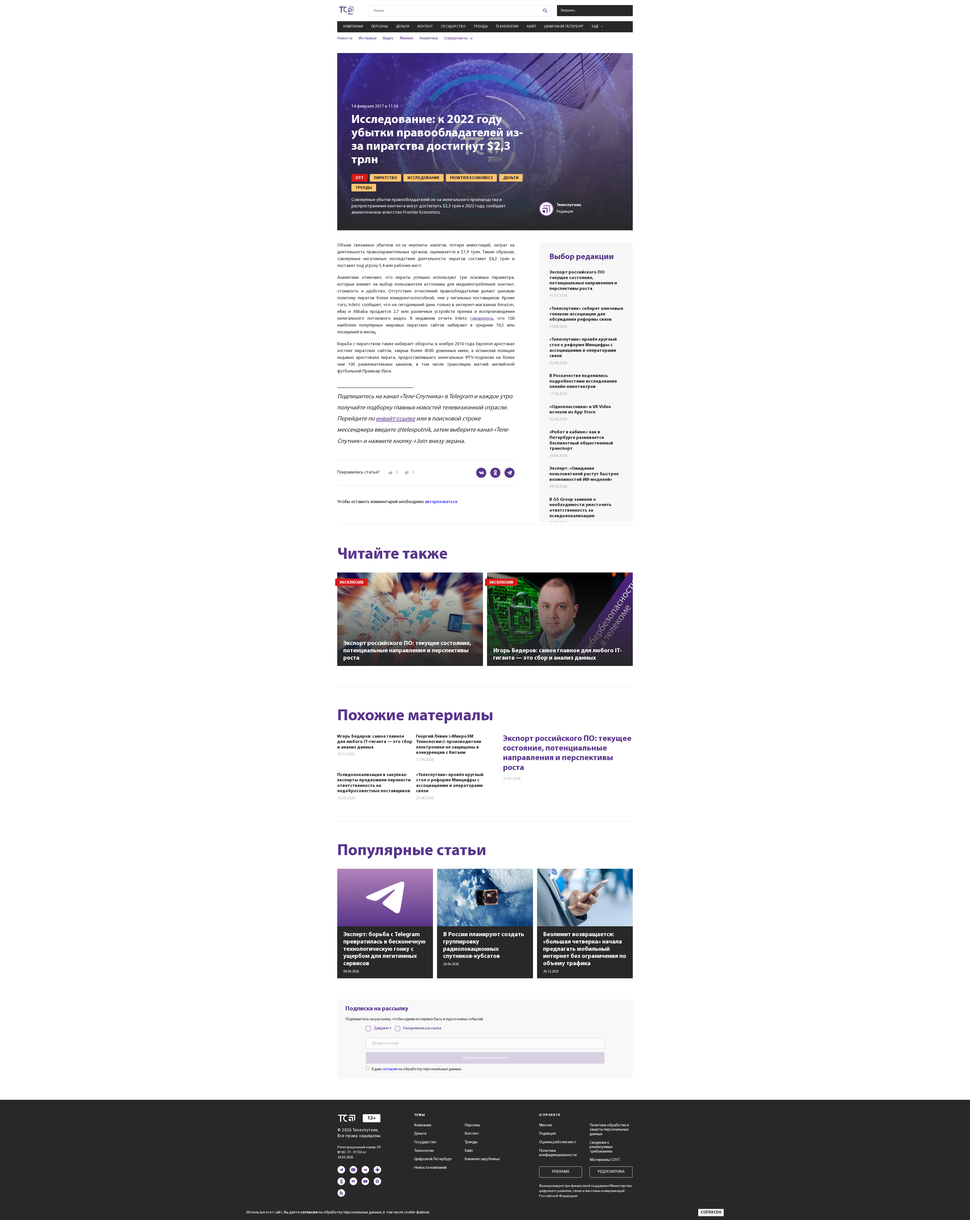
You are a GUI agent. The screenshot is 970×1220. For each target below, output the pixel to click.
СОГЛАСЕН (711, 1212)
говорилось (481, 318)
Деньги (402, 27)
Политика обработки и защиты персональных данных (609, 1129)
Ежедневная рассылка (422, 1028)
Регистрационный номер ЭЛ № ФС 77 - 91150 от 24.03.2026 (359, 1152)
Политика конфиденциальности (558, 1153)
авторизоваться (441, 502)
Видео (388, 38)
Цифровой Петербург (564, 27)
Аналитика (428, 38)
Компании (353, 27)
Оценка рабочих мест (557, 1142)
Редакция (547, 1134)
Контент (425, 27)
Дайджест (383, 1028)
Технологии (507, 27)
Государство (453, 27)
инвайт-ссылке (395, 419)
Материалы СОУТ (605, 1160)
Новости (344, 38)
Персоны (379, 27)
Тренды (481, 27)
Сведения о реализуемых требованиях (601, 1147)
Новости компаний (430, 1168)
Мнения (406, 38)
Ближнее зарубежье (482, 1159)
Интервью (367, 38)
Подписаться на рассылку (485, 1058)
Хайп (531, 27)
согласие (390, 1069)
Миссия (545, 1125)
